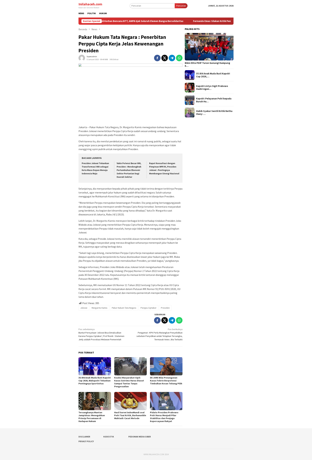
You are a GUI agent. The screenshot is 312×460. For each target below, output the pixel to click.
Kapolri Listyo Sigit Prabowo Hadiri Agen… (212, 87)
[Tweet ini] (164, 58)
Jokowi (83, 307)
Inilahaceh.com (90, 4)
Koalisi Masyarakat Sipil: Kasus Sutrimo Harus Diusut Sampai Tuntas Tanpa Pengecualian (129, 382)
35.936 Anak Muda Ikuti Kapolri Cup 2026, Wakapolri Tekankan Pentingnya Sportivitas (94, 380)
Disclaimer (84, 436)
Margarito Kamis (99, 307)
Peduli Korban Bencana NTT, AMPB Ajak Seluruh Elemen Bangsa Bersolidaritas (125, 21)
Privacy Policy (86, 441)
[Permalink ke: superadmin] (81, 57)
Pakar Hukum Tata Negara (124, 307)
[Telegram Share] (172, 58)
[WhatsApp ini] (179, 58)
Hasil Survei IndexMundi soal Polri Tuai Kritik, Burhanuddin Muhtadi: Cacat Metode (130, 415)
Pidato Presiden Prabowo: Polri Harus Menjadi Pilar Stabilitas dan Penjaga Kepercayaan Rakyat (164, 417)
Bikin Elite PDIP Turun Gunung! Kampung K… (207, 64)
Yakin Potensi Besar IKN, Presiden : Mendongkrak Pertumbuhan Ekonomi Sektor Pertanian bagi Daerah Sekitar (129, 170)
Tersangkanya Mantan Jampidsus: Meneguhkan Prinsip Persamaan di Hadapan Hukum (91, 417)
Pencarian (181, 5)
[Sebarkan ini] (157, 58)
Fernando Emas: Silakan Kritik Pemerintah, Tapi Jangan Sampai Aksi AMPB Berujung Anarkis (229, 21)
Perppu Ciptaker (148, 307)
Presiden (165, 307)
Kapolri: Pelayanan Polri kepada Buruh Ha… (213, 100)
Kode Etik (108, 436)
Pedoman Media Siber (139, 436)
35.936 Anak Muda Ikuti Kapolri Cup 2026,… (213, 75)
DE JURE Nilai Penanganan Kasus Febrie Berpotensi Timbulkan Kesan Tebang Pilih (166, 380)
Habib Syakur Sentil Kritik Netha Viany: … (214, 112)
